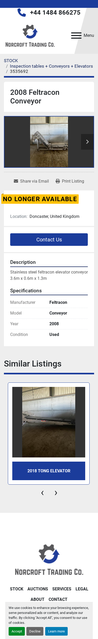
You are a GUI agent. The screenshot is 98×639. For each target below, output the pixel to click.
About (37, 599)
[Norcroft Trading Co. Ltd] (49, 558)
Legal (82, 588)
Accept (16, 631)
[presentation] (42, 492)
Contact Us (49, 239)
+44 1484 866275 (55, 12)
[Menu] (76, 35)
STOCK (16, 588)
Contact (58, 599)
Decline (35, 631)
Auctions (37, 588)
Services (61, 588)
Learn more (56, 631)
